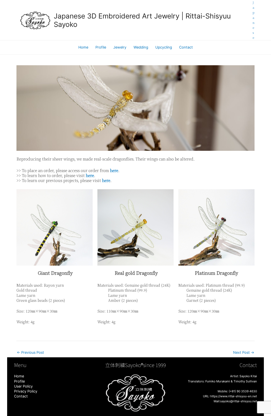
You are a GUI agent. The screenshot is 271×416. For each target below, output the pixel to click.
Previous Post (30, 352)
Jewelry (119, 47)
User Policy (23, 386)
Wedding (141, 47)
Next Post (243, 352)
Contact (186, 47)
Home (83, 47)
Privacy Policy (25, 391)
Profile (100, 47)
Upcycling (163, 47)
